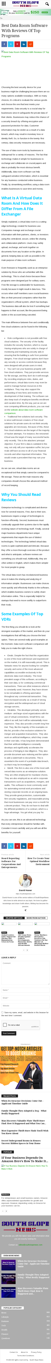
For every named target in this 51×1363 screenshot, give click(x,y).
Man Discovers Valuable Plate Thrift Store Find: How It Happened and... (33, 1291)
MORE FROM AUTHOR (36, 918)
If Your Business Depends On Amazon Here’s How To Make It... (24, 1159)
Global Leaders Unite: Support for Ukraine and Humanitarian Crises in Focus (8, 938)
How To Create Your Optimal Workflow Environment (38, 861)
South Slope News (36, 1360)
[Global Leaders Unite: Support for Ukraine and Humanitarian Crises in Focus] (9, 928)
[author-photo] (25, 880)
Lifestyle (5, 1317)
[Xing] (25, 911)
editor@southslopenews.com (30, 1245)
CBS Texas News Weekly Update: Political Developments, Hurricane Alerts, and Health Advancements (25, 940)
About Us (24, 1352)
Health (4, 1330)
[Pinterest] (17, 44)
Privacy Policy (36, 1352)
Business (5, 1194)
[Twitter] (11, 44)
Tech (3, 1325)
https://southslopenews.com (25, 894)
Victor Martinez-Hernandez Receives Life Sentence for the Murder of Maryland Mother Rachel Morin (41, 940)
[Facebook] (4, 44)
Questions (5, 1338)
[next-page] (27, 950)
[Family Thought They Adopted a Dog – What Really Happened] (8, 1278)
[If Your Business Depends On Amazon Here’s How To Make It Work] (25, 1180)
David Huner (25, 890)
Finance (4, 1334)
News (4, 932)
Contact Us (14, 1352)
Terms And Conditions (25, 1355)
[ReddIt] (30, 44)
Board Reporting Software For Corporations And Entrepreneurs (11, 863)
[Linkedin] (24, 44)
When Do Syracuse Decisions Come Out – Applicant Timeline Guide (34, 1264)
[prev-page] (23, 950)
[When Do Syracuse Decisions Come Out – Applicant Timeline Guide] (8, 1265)
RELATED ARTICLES (14, 918)
